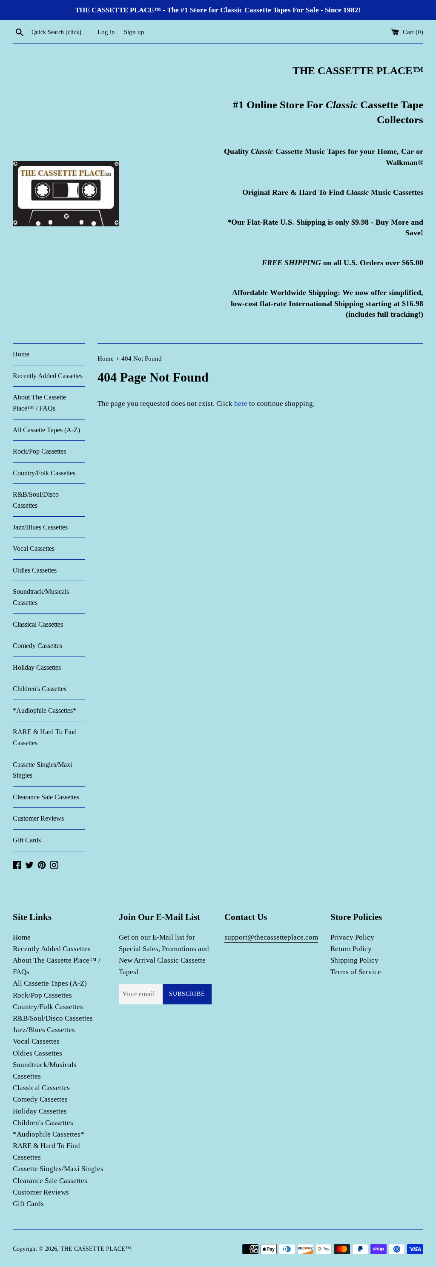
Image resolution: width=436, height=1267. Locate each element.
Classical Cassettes (38, 624)
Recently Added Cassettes (48, 375)
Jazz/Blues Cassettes (40, 527)
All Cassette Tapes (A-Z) (46, 430)
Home (21, 354)
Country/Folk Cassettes (44, 473)
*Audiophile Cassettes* (44, 710)
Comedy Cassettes (37, 645)
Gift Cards (27, 840)
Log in (106, 31)
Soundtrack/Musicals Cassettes (41, 597)
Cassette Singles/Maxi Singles (42, 770)
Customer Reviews (38, 818)
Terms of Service (355, 972)
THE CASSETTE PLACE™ (95, 1249)
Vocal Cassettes (33, 548)
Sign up (134, 31)
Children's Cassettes (39, 688)
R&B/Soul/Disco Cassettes (36, 500)
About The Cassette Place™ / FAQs (39, 402)
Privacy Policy (352, 937)
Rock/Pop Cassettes (39, 451)
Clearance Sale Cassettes (46, 797)
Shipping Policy (354, 960)
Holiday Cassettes (37, 667)
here (240, 403)
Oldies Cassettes (35, 570)
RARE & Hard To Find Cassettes (45, 737)
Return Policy (351, 949)
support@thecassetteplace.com (271, 937)
